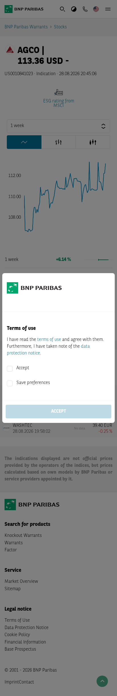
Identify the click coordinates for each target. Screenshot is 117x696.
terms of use (49, 340)
